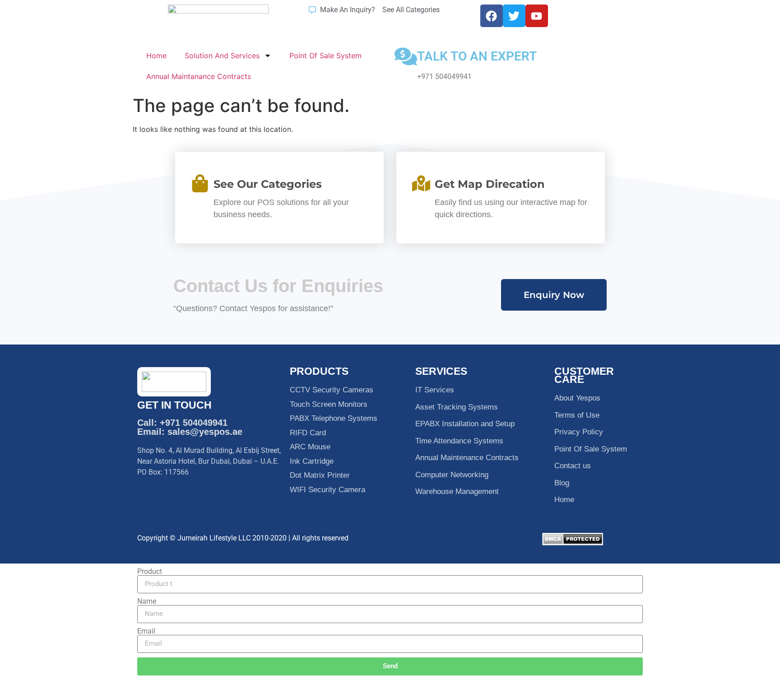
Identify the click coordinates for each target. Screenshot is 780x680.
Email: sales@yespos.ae (189, 432)
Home (156, 55)
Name (146, 601)
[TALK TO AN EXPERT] (406, 56)
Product (149, 571)
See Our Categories (268, 184)
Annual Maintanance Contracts (198, 76)
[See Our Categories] (200, 183)
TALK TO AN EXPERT (477, 56)
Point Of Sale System (325, 55)
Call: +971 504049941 (182, 423)
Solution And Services (222, 55)
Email (146, 631)
